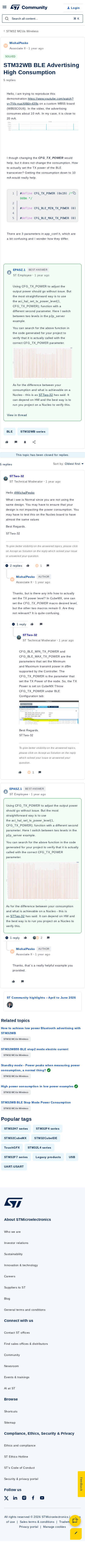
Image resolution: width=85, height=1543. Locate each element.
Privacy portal (28, 1526)
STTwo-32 (16, 476)
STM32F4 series (48, 1128)
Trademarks (67, 1521)
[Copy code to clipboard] (74, 193)
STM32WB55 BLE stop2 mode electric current (34, 1049)
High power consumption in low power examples (37, 1086)
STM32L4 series (39, 1147)
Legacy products (48, 1157)
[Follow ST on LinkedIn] (15, 1498)
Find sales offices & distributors (26, 1343)
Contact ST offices (17, 1332)
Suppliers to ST (15, 1287)
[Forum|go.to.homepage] (28, 8)
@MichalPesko (24, 492)
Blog (7, 1298)
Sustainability (13, 1254)
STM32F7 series (16, 1157)
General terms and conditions (24, 1309)
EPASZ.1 (19, 269)
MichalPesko (18, 43)
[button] (4, 8)
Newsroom (11, 1366)
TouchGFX (12, 1147)
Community (12, 1355)
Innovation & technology (21, 1265)
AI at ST (9, 1388)
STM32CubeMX (15, 1138)
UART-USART (14, 1166)
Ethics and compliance (19, 1445)
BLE (10, 431)
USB (72, 1157)
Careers (9, 1276)
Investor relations (16, 1243)
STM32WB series (32, 431)
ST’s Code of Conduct (19, 1467)
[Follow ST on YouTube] (42, 1498)
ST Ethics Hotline (16, 1456)
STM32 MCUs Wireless (22, 31)
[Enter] (7, 18)
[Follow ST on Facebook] (33, 1498)
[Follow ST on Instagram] (24, 1498)
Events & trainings (17, 1377)
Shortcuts (10, 1411)
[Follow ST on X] (6, 1499)
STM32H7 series (16, 1128)
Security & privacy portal (21, 1478)
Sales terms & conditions (37, 1521)
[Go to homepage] (13, 1207)
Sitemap (9, 1422)
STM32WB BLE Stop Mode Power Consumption (36, 1102)
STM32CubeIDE (45, 1138)
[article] (42, 521)
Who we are (12, 1231)
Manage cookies (54, 1526)
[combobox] (42, 18)
